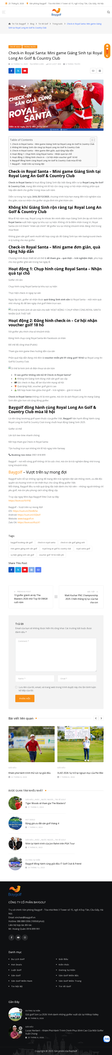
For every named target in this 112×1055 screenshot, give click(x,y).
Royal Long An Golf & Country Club (56, 548)
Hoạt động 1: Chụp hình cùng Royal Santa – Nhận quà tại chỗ (42, 154)
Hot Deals (30, 819)
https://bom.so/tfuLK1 (28, 522)
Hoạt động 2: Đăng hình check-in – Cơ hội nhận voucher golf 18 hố (44, 157)
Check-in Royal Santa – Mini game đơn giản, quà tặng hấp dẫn (42, 150)
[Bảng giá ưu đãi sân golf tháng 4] (15, 823)
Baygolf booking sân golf (22, 542)
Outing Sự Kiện (32, 860)
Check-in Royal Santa (46, 542)
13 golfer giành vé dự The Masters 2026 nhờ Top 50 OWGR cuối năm (31, 599)
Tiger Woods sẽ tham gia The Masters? (45, 803)
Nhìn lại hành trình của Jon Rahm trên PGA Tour (50, 843)
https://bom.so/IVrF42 (19, 500)
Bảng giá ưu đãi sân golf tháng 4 (42, 823)
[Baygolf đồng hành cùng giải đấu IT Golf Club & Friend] (15, 863)
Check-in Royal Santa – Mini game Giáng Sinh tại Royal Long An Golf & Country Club (53, 144)
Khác (37, 799)
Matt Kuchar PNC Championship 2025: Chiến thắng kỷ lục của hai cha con (81, 599)
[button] (95, 718)
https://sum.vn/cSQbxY (29, 514)
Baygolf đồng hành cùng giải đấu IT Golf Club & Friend (53, 863)
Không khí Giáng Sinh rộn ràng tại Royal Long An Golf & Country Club (46, 147)
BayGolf (73, 1051)
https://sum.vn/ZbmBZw (25, 510)
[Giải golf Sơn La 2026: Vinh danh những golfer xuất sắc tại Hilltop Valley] (15, 1014)
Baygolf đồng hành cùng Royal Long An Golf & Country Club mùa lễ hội (46, 160)
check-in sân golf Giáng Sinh (73, 542)
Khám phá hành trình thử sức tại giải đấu (29, 772)
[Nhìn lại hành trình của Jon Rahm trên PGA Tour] (15, 843)
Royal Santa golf (83, 548)
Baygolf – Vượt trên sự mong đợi (28, 163)
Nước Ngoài (47, 799)
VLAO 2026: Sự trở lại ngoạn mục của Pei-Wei (80, 772)
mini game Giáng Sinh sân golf (24, 548)
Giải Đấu (12, 768)
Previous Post (24, 591)
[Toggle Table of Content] (91, 140)
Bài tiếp (91, 592)
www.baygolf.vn (26, 518)
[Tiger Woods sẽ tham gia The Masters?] (15, 803)
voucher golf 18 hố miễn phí (51, 555)
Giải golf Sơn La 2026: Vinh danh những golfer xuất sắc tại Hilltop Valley (61, 1014)
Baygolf (15, 472)
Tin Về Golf (60, 799)
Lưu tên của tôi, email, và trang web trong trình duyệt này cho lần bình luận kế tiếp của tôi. (57, 689)
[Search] (108, 12)
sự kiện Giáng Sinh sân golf (22, 555)
